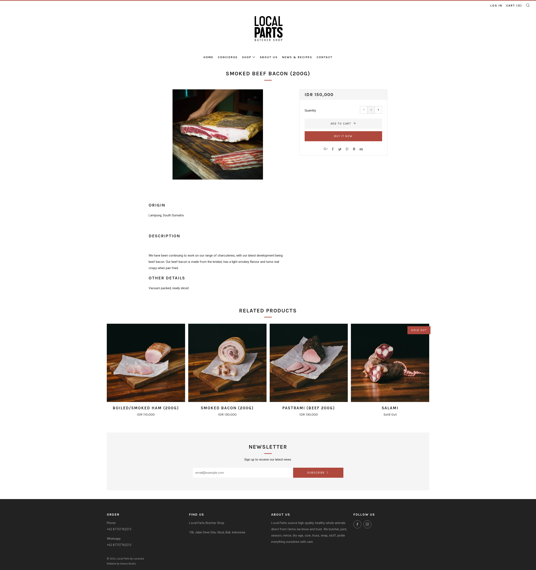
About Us (269, 57)
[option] (218, 134)
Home (208, 57)
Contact (324, 57)
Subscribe (316, 472)
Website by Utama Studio (121, 563)
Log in (496, 5)
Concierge (228, 57)
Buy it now (343, 136)
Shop (246, 57)
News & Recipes (297, 57)
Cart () (514, 5)
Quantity (310, 110)
